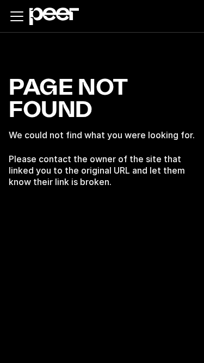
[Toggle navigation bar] (17, 16)
